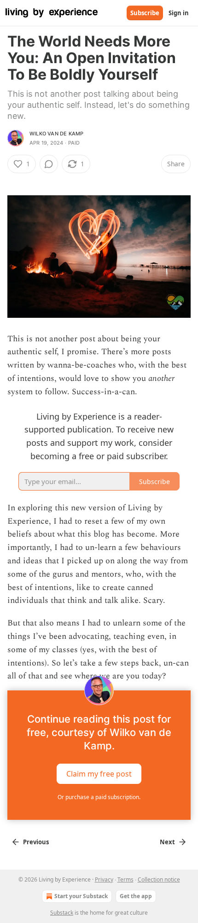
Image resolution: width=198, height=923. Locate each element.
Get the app (136, 896)
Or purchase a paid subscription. (99, 797)
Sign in (179, 13)
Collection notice (159, 879)
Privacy (104, 879)
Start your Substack (81, 896)
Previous (36, 842)
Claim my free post (99, 774)
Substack (61, 913)
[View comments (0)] (49, 164)
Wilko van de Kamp (56, 133)
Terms (125, 879)
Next (167, 842)
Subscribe (144, 13)
